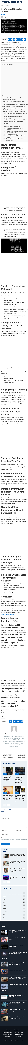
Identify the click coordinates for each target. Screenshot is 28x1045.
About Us (8, 1030)
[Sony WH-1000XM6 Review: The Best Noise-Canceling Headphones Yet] (4, 979)
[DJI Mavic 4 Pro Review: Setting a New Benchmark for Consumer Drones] (4, 986)
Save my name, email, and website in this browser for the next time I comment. (14, 840)
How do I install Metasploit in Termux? (12, 97)
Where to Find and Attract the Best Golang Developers (8, 755)
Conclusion (6, 124)
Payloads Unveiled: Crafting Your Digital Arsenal (14, 108)
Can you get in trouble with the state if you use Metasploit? (15, 136)
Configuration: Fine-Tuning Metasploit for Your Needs (15, 104)
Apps (4, 917)
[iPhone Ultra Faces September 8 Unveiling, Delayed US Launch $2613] (6, 870)
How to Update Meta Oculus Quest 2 (17, 970)
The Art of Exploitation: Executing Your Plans (13, 109)
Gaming (4, 908)
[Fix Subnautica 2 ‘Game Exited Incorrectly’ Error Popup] (4, 997)
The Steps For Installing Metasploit (11, 102)
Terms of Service (7, 1034)
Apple (4, 902)
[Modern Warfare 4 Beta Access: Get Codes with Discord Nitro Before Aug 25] (20, 790)
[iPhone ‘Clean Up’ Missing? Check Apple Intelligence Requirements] (4, 939)
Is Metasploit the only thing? (11, 134)
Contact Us (17, 1030)
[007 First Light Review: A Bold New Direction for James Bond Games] (4, 1018)
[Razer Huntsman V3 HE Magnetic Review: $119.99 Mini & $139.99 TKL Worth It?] (6, 877)
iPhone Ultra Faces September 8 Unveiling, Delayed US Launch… (17, 870)
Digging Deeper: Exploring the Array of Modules (14, 106)
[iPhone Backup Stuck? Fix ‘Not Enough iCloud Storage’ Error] (4, 946)
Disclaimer (7, 1036)
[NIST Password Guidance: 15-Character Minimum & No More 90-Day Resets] (20, 771)
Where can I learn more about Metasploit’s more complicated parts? (16, 139)
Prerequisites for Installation (9, 99)
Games (4, 905)
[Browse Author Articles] (14, 729)
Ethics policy (17, 1036)
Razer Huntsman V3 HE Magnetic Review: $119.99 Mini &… (17, 877)
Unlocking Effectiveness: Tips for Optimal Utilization (13, 122)
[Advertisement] (14, 80)
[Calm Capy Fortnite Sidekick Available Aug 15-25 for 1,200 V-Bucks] (8, 790)
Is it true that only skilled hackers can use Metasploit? (14, 129)
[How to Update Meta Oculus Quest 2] (4, 971)
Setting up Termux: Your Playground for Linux (13, 101)
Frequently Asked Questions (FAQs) (12, 126)
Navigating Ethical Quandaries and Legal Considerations (13, 117)
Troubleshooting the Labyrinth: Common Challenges (16, 119)
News (4, 914)
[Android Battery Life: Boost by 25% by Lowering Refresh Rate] (8, 771)
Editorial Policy (19, 1034)
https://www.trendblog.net (7, 614)
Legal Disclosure (7, 1032)
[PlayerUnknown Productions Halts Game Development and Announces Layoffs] (4, 1004)
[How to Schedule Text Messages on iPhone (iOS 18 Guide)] (4, 932)
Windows (5, 911)
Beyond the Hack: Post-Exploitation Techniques (14, 111)
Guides (4, 896)
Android (4, 899)
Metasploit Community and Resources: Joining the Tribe (15, 114)
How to (3, 14)
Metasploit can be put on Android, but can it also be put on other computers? (16, 132)
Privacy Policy (19, 1032)
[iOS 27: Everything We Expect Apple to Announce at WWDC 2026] (4, 954)
